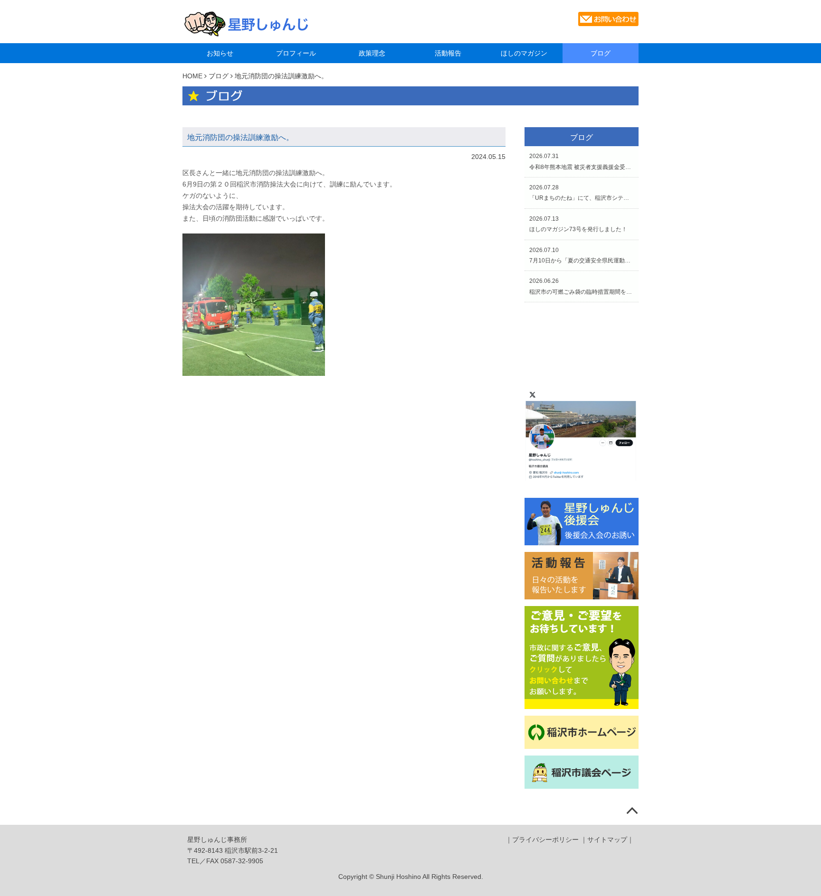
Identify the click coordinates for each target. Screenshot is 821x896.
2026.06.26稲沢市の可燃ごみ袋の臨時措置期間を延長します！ (581, 286)
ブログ (601, 53)
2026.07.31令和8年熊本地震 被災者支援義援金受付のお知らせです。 (581, 161)
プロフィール (296, 53)
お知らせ (220, 53)
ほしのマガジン (524, 53)
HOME (192, 76)
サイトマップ (607, 839)
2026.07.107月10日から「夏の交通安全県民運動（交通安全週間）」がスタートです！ (581, 255)
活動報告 (448, 53)
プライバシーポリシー (545, 839)
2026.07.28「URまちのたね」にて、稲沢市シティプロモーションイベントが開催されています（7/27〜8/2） (581, 192)
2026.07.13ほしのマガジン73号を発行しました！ (578, 224)
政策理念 (372, 53)
